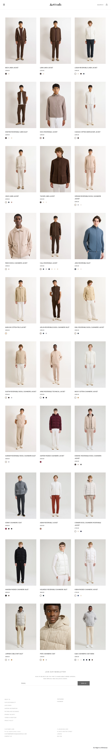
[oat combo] (8, 73)
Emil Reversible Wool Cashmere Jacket (89, 327)
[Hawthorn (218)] (55, 429)
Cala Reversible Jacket (48, 263)
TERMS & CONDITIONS (10, 717)
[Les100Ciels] (55, 4)
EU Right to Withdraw (100, 748)
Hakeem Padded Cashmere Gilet (17, 589)
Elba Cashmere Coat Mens (84, 654)
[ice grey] (78, 205)
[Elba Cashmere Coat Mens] (90, 627)
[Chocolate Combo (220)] (20, 40)
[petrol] (83, 73)
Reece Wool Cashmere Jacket (16, 263)
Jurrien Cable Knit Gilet (14, 654)
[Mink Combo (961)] (55, 300)
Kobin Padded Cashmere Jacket (86, 589)
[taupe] (8, 595)
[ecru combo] (40, 397)
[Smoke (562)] (20, 627)
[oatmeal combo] (52, 269)
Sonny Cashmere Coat (13, 522)
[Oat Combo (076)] (90, 495)
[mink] (8, 269)
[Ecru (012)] (90, 40)
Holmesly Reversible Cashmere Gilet (53, 589)
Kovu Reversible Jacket (48, 132)
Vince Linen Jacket (12, 196)
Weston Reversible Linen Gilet (16, 132)
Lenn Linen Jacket (46, 67)
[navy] (81, 531)
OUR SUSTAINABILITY (10, 702)
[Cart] (107, 4)
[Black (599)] (20, 562)
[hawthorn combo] (6, 528)
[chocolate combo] (6, 73)
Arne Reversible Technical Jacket (52, 391)
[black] (6, 595)
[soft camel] (78, 397)
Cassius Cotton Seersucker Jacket (87, 132)
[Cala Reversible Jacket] (55, 236)
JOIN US (83, 683)
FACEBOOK (60, 701)
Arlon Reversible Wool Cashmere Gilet (54, 327)
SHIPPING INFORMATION (11, 708)
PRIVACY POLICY (9, 720)
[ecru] (75, 73)
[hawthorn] (40, 462)
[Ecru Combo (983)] (55, 364)
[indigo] (78, 595)
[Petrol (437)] (90, 236)
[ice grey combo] (46, 269)
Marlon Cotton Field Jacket (15, 327)
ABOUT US (7, 699)
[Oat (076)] (20, 169)
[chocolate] (81, 73)
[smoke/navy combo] (49, 269)
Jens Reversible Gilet (82, 263)
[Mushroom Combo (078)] (55, 105)
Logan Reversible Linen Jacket (86, 67)
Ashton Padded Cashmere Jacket (52, 456)
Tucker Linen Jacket (47, 196)
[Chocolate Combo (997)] (90, 429)
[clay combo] (40, 528)
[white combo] (54, 269)
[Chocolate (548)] (20, 105)
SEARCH (100, 5)
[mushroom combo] (40, 138)
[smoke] (8, 659)
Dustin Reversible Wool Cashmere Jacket (20, 391)
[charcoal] (43, 595)
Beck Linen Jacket (11, 67)
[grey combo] (81, 464)
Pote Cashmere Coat (47, 654)
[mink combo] (40, 269)
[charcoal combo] (43, 138)
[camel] (11, 659)
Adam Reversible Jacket (49, 522)
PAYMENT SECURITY (10, 714)
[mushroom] (11, 202)
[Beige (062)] (20, 300)
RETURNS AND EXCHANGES (12, 711)
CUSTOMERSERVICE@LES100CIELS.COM (16, 733)
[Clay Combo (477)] (55, 495)
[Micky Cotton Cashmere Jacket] (90, 364)
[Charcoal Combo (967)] (20, 495)
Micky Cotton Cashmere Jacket (86, 391)
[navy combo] (43, 397)
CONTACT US (8, 736)
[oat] (78, 73)
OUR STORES (8, 705)
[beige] (6, 333)
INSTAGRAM (60, 699)
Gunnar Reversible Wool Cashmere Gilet (20, 456)
